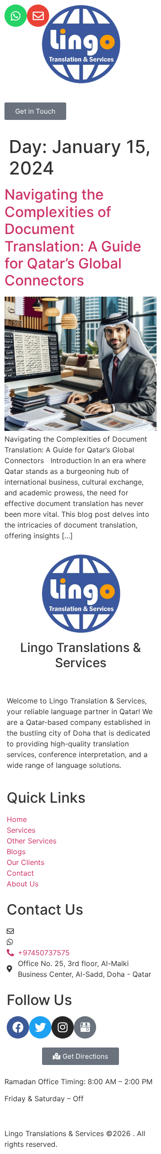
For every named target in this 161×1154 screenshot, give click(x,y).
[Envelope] (38, 15)
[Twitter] (40, 1027)
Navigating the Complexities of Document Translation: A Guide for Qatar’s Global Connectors (72, 237)
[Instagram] (62, 1027)
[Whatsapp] (15, 15)
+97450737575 (44, 941)
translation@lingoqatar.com (64, 931)
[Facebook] (18, 1027)
